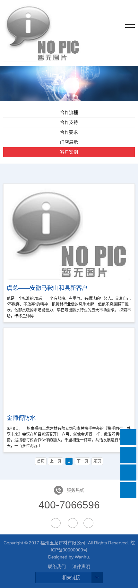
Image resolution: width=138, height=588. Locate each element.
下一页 (82, 461)
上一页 (55, 461)
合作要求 (69, 132)
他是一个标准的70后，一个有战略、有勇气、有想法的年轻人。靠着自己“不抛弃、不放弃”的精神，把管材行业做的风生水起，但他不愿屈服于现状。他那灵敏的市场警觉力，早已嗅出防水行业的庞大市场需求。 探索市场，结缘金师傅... (69, 301)
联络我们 (57, 566)
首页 (41, 461)
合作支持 (69, 122)
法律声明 (81, 566)
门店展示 (69, 142)
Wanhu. (82, 556)
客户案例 (69, 152)
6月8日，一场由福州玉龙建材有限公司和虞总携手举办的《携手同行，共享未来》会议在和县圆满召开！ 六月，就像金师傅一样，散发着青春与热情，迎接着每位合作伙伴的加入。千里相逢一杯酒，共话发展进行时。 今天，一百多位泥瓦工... (69, 431)
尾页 (97, 461)
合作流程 (69, 112)
